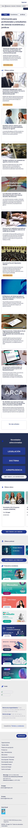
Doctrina (14, 461)
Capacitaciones (5, 742)
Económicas (14, 14)
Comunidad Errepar (6, 764)
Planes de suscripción (7, 747)
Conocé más (7, 621)
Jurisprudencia (14, 470)
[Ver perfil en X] (5, 790)
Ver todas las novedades (14, 476)
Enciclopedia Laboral (7, 762)
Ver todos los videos (14, 531)
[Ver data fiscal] (14, 811)
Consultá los (14, 726)
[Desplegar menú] (2, 2)
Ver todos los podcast (14, 560)
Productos (4, 750)
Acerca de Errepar (6, 767)
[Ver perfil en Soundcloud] (19, 790)
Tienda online (5, 745)
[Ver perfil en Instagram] (15, 790)
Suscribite (6, 593)
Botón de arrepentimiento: (10, 707)
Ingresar (24, 2)
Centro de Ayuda (5, 769)
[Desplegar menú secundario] (19, 2)
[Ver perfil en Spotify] (22, 790)
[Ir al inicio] (7, 736)
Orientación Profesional (7, 757)
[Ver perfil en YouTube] (12, 790)
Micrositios (4, 755)
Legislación (14, 451)
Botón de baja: (7, 714)
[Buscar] (5, 2)
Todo (5, 14)
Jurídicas (22, 14)
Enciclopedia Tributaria (7, 759)
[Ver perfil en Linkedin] (9, 790)
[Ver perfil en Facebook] (2, 790)
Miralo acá (6, 579)
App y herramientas (6, 752)
